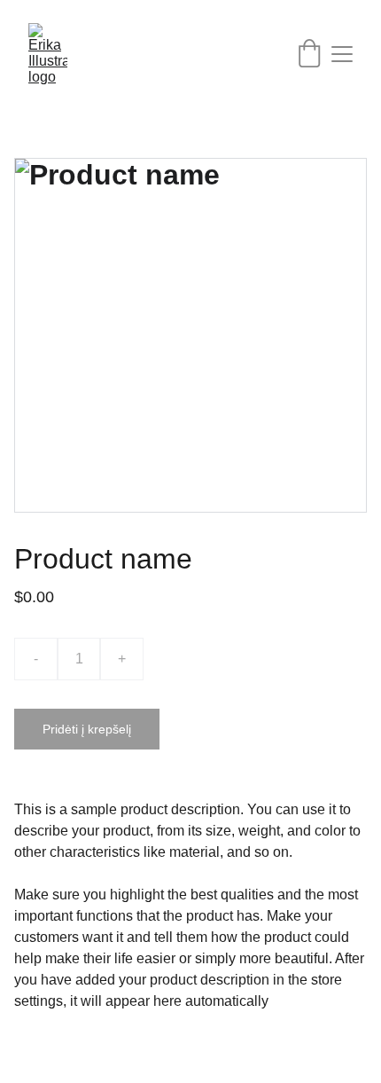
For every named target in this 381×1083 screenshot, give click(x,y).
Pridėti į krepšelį (87, 729)
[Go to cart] (309, 54)
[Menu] (342, 54)
